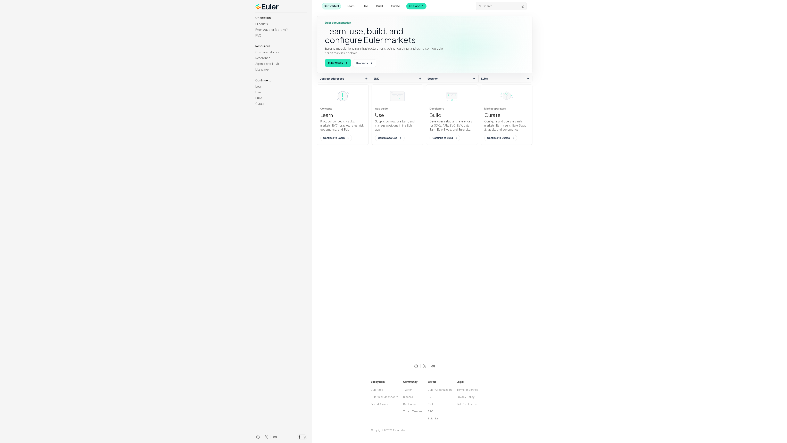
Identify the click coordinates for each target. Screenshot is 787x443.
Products (261, 24)
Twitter (407, 389)
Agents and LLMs (267, 63)
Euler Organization (440, 389)
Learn (259, 86)
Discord (408, 396)
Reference (262, 58)
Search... (488, 6)
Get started (331, 6)
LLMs (484, 78)
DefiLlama (409, 404)
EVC (430, 396)
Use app (415, 6)
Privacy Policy (465, 396)
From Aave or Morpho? (271, 29)
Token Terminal (413, 411)
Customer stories (267, 52)
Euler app (377, 389)
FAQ (258, 35)
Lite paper (262, 69)
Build (258, 98)
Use (258, 92)
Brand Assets (379, 404)
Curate (260, 103)
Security (433, 78)
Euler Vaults (335, 63)
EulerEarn (434, 418)
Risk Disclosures (467, 404)
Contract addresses (332, 78)
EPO (430, 411)
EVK (430, 404)
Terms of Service (467, 389)
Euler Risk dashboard (384, 396)
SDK (376, 78)
